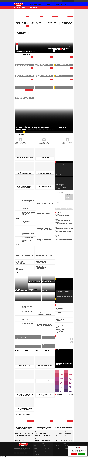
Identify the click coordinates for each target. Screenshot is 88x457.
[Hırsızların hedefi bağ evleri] (45, 371)
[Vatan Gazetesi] (50, 417)
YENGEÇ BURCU (70, 375)
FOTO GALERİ (36, 454)
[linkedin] (23, 453)
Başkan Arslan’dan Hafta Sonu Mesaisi (64, 299)
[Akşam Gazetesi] (63, 417)
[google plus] (21, 453)
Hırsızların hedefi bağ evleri (40, 433)
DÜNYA (45, 445)
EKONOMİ (40, 4)
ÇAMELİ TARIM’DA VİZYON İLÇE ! (22, 440)
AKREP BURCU (70, 383)
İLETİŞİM (56, 1)
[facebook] (15, 453)
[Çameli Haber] (78, 447)
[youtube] (26, 453)
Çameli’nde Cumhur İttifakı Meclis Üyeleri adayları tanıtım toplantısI (64, 296)
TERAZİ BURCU (61, 383)
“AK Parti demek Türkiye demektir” (63, 291)
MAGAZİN (53, 4)
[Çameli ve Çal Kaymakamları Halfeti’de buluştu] (24, 400)
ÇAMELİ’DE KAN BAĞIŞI (40, 431)
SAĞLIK (57, 4)
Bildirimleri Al (81, 454)
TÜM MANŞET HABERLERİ (32, 1)
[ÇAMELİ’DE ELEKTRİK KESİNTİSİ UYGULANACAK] (36, 16)
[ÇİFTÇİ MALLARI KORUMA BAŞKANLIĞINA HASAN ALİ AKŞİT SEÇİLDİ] (22, 16)
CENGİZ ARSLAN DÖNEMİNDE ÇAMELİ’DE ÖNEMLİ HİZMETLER (64, 440)
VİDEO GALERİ (46, 453)
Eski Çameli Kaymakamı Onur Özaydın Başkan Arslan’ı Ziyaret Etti (64, 301)
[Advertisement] (9, 27)
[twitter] (18, 453)
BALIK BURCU (70, 391)
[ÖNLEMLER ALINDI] (45, 149)
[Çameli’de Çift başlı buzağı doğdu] (22, 26)
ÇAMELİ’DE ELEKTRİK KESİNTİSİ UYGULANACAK (20, 143)
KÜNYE (53, 1)
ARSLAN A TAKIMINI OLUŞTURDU (63, 294)
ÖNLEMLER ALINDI (19, 431)
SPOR (66, 4)
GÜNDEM (31, 4)
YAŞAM (35, 445)
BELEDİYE (26, 4)
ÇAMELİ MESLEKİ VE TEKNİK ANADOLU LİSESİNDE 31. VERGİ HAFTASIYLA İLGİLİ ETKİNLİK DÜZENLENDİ (44, 435)
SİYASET (62, 4)
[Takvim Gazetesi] (44, 417)
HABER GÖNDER (48, 1)
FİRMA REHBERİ (25, 1)
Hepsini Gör (71, 394)
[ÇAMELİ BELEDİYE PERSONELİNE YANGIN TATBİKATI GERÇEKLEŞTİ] (45, 163)
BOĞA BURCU (70, 371)
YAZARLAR (38, 1)
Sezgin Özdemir (20, 136)
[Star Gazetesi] (70, 417)
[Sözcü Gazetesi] (31, 417)
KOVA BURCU (61, 391)
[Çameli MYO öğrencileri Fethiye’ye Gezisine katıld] (66, 16)
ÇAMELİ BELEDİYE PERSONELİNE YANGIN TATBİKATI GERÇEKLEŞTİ (24, 435)
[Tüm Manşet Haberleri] (72, 132)
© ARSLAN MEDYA (23, 451)
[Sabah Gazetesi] (24, 417)
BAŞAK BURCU (70, 379)
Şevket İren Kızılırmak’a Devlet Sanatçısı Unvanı (31, 7)
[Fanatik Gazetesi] (57, 417)
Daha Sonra (74, 454)
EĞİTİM (35, 4)
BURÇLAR (16, 1)
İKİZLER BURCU (61, 375)
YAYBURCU (61, 387)
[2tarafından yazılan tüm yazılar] (20, 139)
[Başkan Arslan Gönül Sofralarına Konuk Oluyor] (24, 163)
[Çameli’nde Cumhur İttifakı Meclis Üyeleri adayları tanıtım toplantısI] (24, 178)
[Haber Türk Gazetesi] (37, 417)
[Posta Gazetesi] (18, 417)
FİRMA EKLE (20, 1)
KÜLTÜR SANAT (46, 4)
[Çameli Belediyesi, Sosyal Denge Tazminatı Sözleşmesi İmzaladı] (24, 149)
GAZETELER (43, 1)
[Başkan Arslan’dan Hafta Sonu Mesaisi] (64, 285)
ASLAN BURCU (61, 379)
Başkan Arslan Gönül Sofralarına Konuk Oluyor (24, 433)
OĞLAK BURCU (70, 387)
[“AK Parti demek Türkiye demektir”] (63, 421)
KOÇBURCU (61, 371)
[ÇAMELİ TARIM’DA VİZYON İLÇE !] (45, 178)
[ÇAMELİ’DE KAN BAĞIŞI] (51, 16)
